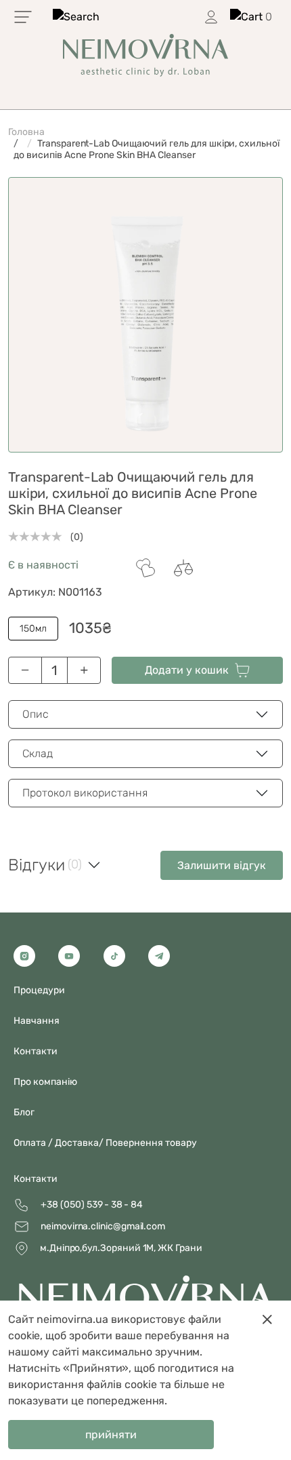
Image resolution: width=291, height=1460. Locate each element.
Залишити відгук (221, 865)
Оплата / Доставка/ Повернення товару (105, 1143)
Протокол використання (85, 792)
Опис (35, 714)
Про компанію (45, 1082)
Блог (24, 1112)
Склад (37, 753)
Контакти (36, 1179)
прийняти (111, 1434)
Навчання (37, 1020)
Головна (26, 132)
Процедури (39, 990)
